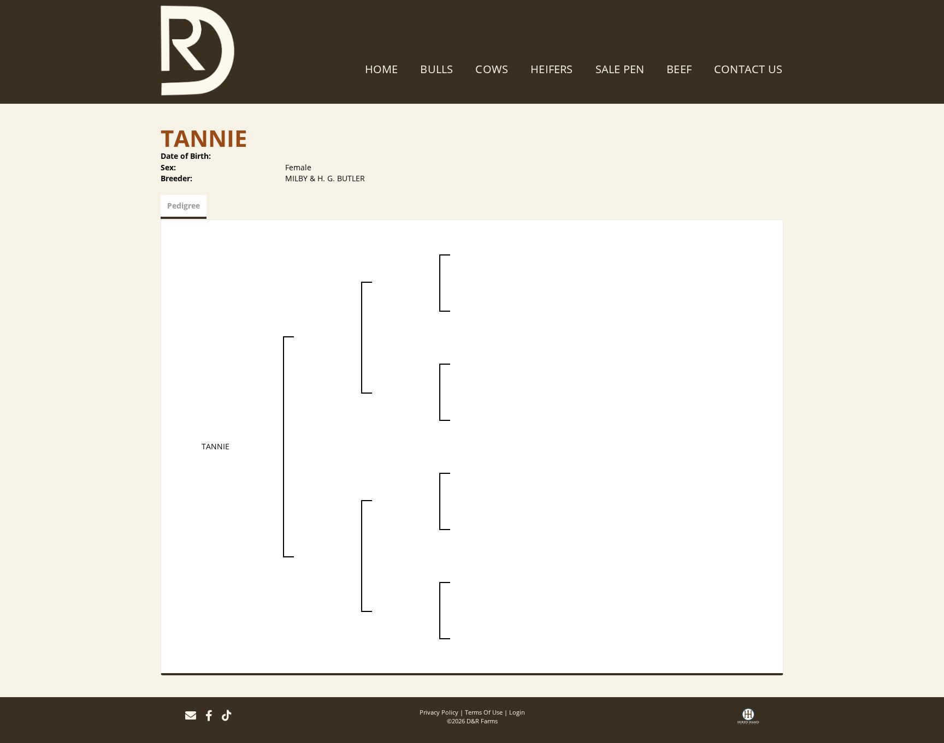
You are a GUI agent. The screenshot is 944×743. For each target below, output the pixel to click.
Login (517, 712)
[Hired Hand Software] (748, 720)
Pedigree (183, 205)
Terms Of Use (484, 712)
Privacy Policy (439, 712)
